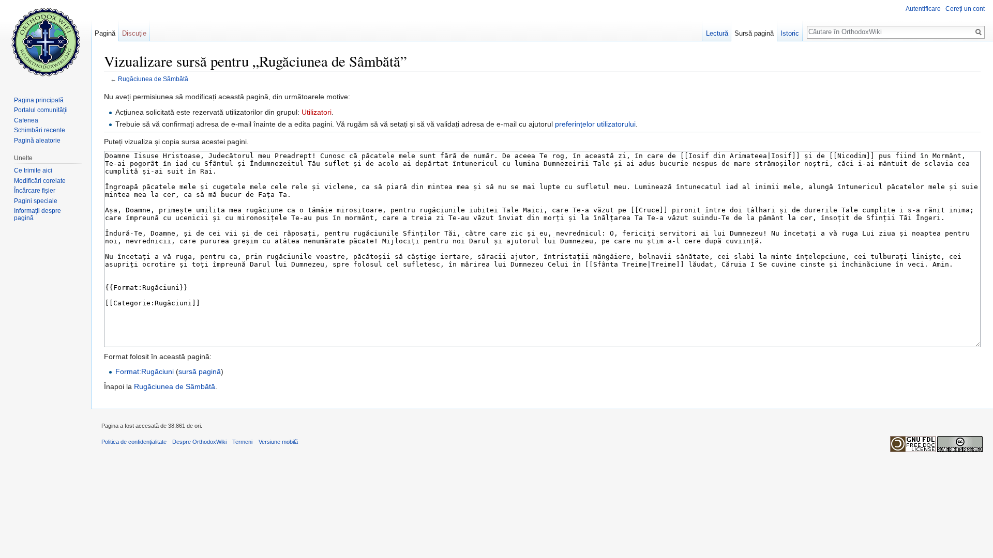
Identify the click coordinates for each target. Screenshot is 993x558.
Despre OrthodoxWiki (199, 442)
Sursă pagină (754, 33)
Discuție (134, 33)
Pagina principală (39, 100)
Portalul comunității (41, 110)
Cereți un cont (965, 8)
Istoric (789, 33)
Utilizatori (317, 112)
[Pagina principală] (45, 41)
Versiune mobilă (278, 442)
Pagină (105, 33)
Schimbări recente (39, 130)
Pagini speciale (35, 201)
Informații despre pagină (37, 214)
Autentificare (923, 8)
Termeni (242, 442)
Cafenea (26, 120)
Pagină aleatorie (37, 140)
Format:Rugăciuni (144, 371)
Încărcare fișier (34, 190)
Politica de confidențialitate (134, 442)
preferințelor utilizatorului (595, 124)
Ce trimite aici (33, 170)
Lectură (717, 33)
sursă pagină (199, 371)
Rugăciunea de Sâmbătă (153, 78)
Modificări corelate (40, 180)
